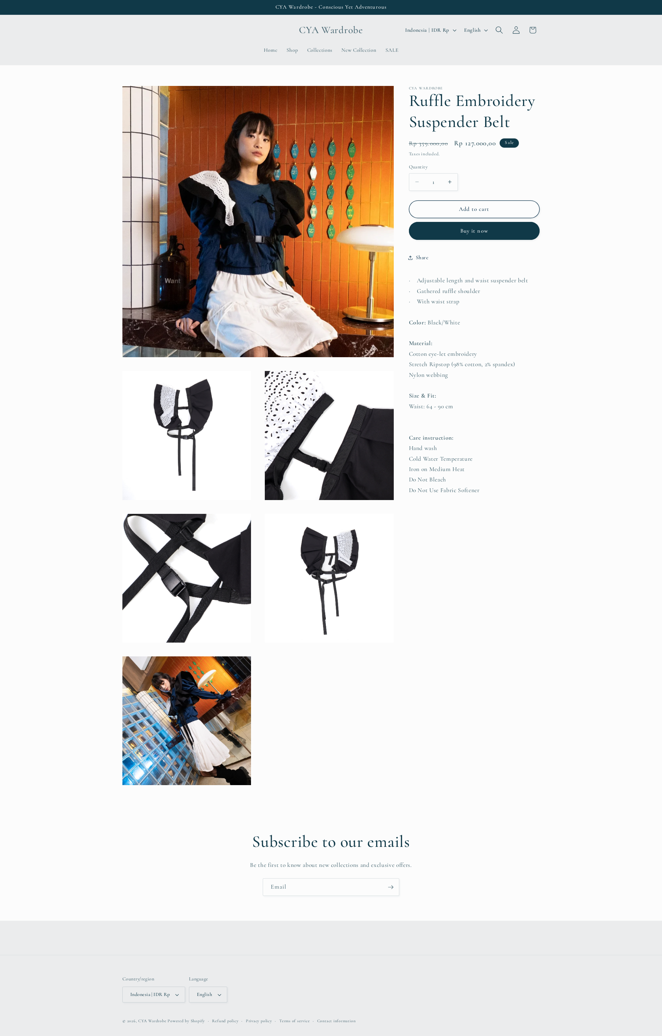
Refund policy (225, 1020)
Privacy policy (259, 1020)
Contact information (336, 1020)
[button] (499, 30)
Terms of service (294, 1020)
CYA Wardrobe (152, 1020)
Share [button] (422, 257)
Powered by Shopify (186, 1020)
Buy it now (474, 230)
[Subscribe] (390, 887)
